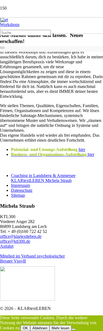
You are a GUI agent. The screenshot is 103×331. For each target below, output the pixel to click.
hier (82, 149)
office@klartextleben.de (20, 236)
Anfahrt (6, 246)
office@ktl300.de (15, 241)
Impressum (20, 185)
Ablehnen (39, 328)
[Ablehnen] (73, 329)
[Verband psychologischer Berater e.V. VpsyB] (27, 299)
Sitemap (18, 195)
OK (25, 328)
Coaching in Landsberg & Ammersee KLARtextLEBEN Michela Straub (43, 178)
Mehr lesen (60, 328)
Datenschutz (21, 190)
